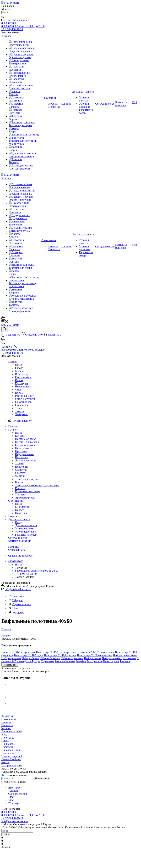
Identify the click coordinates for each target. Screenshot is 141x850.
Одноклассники (21, 604)
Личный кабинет (11, 759)
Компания (7, 716)
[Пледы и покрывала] (25, 48)
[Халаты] (25, 91)
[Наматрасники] (25, 60)
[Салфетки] (25, 103)
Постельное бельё (11, 731)
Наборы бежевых (50, 658)
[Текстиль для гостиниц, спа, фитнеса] (25, 136)
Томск (18, 408)
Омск (18, 389)
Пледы (5, 740)
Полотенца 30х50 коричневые (94, 655)
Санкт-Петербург (25, 398)
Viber (15, 608)
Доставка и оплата (26, 525)
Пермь (19, 392)
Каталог (20, 435)
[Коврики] (25, 147)
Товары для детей (11, 756)
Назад (18, 364)
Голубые (81, 661)
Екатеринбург (23, 377)
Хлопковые (129, 658)
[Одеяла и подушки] (25, 54)
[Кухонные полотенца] (25, 153)
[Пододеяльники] (25, 72)
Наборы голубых (112, 658)
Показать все (10, 665)
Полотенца (7, 737)
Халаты (5, 734)
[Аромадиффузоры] (25, 165)
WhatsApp (18, 612)
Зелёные (70, 661)
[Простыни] (25, 66)
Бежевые (125, 661)
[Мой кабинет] (3, 318)
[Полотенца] (25, 97)
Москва (19, 371)
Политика (7, 725)
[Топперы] (25, 159)
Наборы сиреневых (72, 658)
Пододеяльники (10, 750)
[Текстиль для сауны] (25, 122)
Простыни (7, 746)
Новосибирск (23, 386)
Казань (19, 380)
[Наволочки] (25, 79)
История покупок (11, 765)
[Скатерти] (25, 109)
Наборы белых (30, 658)
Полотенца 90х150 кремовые (18, 652)
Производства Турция (27, 661)
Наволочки (7, 753)
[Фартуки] (25, 116)
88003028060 (9, 23)
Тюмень (19, 411)
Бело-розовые (94, 661)
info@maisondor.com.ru (18, 589)
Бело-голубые (111, 661)
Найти (6, 834)
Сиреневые (47, 661)
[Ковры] (25, 128)
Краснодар (21, 383)
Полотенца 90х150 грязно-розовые (56, 652)
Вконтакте (18, 596)
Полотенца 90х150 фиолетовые (96, 652)
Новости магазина (16, 775)
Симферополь (23, 401)
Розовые (60, 661)
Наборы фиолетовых (125, 655)
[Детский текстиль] (25, 85)
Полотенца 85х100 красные (60, 655)
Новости (6, 722)
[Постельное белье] (25, 41)
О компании (22, 506)
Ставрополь (22, 405)
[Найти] (2, 16)
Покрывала (8, 743)
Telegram (17, 600)
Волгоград (21, 374)
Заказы (5, 762)
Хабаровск (21, 414)
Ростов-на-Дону (24, 395)
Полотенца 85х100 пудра (28, 655)
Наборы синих (92, 658)
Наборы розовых (11, 658)
